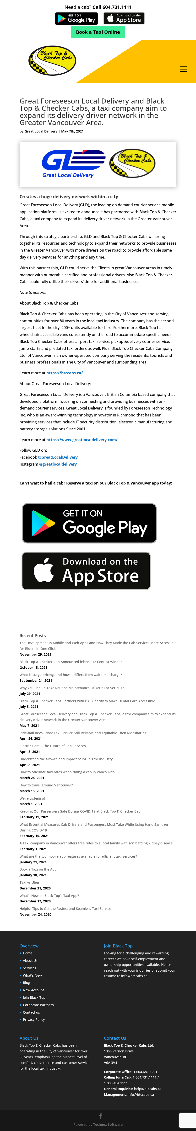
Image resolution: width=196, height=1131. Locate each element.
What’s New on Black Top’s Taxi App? (49, 895)
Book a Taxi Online (98, 32)
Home (27, 953)
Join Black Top (34, 997)
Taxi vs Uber (29, 882)
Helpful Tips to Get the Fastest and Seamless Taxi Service (65, 908)
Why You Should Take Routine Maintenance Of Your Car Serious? (72, 688)
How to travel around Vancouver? (46, 785)
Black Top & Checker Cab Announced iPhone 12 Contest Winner (71, 661)
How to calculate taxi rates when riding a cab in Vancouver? (67, 772)
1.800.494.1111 (116, 1083)
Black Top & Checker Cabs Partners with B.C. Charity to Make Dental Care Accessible (87, 701)
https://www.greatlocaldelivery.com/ (82, 439)
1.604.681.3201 (145, 1071)
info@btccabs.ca (134, 976)
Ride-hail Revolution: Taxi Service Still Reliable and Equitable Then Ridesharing (83, 733)
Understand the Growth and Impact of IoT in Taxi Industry (66, 759)
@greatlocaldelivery (58, 464)
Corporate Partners (38, 1005)
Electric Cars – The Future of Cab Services (53, 746)
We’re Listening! (32, 798)
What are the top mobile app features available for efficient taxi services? (78, 856)
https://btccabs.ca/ (64, 372)
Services (29, 968)
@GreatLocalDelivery (58, 457)
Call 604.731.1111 (112, 7)
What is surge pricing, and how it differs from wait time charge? (71, 674)
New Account (33, 990)
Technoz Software (108, 1124)
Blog (26, 982)
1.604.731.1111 (145, 1077)
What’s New (32, 975)
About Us (30, 960)
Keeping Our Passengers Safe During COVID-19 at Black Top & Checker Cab (80, 811)
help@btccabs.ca (147, 1088)
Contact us (31, 1012)
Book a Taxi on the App (38, 869)
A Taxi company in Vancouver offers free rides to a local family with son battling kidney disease (96, 843)
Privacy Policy (34, 1019)
